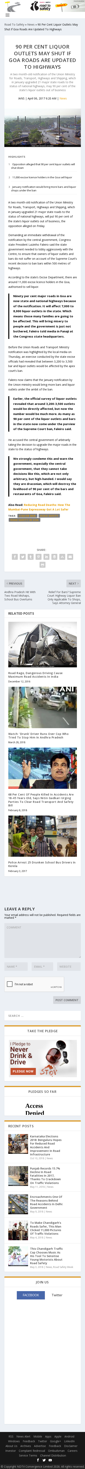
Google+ (55, 1441)
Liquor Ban (27, 515)
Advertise (40, 1446)
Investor (10, 1451)
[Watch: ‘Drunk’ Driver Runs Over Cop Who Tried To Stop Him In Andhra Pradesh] (42, 707)
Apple (57, 1436)
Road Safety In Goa (24, 519)
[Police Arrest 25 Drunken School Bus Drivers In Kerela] (42, 836)
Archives (25, 1446)
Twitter (42, 1441)
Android (69, 1436)
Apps (48, 1436)
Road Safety (49, 515)
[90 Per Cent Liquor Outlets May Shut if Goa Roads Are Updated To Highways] (42, 128)
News (31, 24)
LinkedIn (69, 1441)
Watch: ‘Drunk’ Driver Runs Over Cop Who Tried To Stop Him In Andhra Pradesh (38, 735)
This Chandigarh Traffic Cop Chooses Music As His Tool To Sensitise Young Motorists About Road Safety (46, 1256)
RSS (10, 1436)
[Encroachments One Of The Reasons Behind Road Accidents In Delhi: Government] (18, 1204)
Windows (14, 1441)
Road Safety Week (63, 1267)
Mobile (37, 1436)
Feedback (29, 1441)
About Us (11, 1446)
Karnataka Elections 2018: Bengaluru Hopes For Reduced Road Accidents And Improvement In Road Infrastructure (45, 1145)
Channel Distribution (53, 1455)
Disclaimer (70, 1446)
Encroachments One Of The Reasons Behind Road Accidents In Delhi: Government (46, 1202)
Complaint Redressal (32, 1451)
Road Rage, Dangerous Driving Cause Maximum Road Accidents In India (35, 674)
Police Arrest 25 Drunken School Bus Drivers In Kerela (42, 864)
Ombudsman (56, 1451)
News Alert (23, 1436)
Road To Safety (14, 24)
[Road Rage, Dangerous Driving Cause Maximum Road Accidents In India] (42, 644)
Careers (72, 1451)
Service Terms (28, 1455)
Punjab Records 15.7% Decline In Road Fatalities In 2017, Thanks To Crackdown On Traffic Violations (45, 1176)
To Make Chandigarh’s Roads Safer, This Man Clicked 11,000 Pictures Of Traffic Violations (45, 1228)
